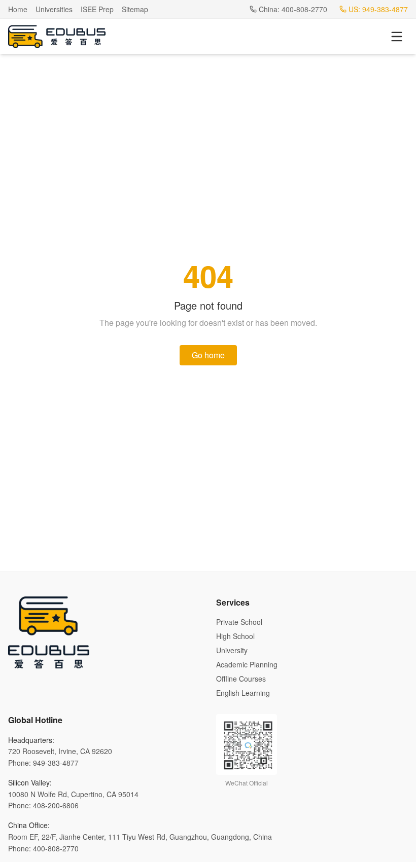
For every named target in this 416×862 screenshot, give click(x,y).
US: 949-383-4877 (378, 9)
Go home (208, 355)
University (232, 650)
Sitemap (135, 9)
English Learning (243, 693)
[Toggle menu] (397, 36)
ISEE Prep (97, 9)
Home (17, 9)
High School (235, 636)
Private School (239, 622)
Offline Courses (241, 678)
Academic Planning (247, 664)
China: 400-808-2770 (293, 9)
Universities (54, 9)
